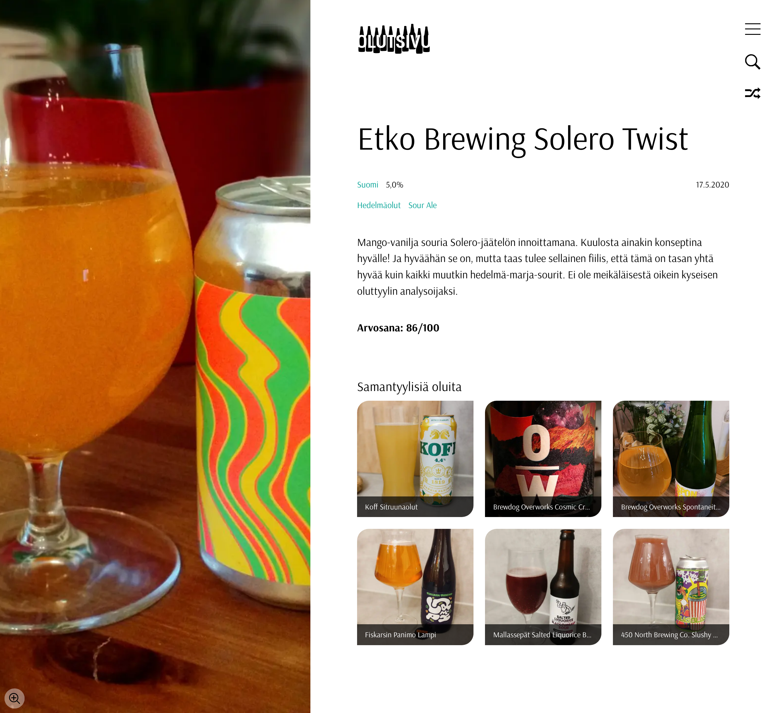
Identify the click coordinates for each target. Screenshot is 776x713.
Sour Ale (422, 204)
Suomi (367, 184)
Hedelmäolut (379, 204)
